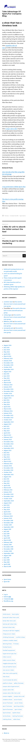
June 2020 (7, 507)
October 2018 (8, 551)
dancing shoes (7, 644)
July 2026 (6, 347)
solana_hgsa (7, 315)
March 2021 (7, 487)
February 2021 (8, 490)
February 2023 (8, 437)
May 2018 (6, 562)
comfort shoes (20, 637)
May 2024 (7, 404)
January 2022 (8, 466)
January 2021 (8, 492)
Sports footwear (8, 709)
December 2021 (8, 468)
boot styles (15, 614)
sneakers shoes (7, 699)
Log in (6, 594)
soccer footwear (8, 703)
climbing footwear (8, 637)
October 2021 (8, 472)
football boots (7, 647)
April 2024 (7, 406)
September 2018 (9, 553)
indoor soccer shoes (9, 660)
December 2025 (8, 363)
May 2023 (7, 431)
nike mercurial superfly (10, 673)
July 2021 (6, 479)
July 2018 (6, 558)
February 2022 (8, 463)
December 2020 (8, 494)
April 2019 (7, 538)
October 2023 (8, 420)
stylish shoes (16, 713)
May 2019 (6, 536)
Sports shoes (7, 713)
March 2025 (7, 382)
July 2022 (6, 452)
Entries (7, 596)
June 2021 (6, 481)
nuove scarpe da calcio (10, 680)
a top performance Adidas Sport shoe (14, 186)
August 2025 (7, 371)
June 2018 (7, 560)
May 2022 (7, 457)
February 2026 (8, 358)
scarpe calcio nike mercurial (11, 693)
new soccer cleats (8, 670)
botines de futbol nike (10, 624)
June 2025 (7, 376)
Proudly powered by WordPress (12, 741)
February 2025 (8, 385)
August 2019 (7, 529)
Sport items (23, 215)
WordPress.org (8, 601)
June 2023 (7, 428)
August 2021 (7, 476)
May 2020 (7, 509)
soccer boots (18, 699)
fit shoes (16, 644)
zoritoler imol (8, 302)
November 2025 (8, 365)
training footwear (17, 716)
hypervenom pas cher (9, 653)
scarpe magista (7, 696)
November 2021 (8, 470)
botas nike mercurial (9, 621)
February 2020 (8, 516)
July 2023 (6, 426)
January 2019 (8, 544)
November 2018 (8, 549)
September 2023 (9, 422)
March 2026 (7, 356)
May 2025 (7, 378)
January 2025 (8, 387)
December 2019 (8, 520)
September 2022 (9, 448)
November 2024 (8, 391)
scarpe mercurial (19, 696)
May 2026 (7, 352)
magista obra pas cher (9, 663)
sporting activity (19, 706)
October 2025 (8, 367)
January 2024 (8, 413)
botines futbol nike (9, 627)
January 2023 (8, 439)
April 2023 (7, 433)
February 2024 (8, 411)
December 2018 (8, 547)
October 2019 (8, 525)
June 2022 (7, 455)
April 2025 (7, 380)
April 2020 (7, 512)
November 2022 (8, 444)
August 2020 (8, 503)
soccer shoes (18, 703)
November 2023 (8, 417)
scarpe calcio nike (11, 129)
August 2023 (7, 424)
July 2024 (6, 400)
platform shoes (7, 683)
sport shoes (18, 709)
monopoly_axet (8, 328)
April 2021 (7, 485)
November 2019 (8, 522)
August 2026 (7, 345)
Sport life (7, 581)
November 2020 (9, 496)
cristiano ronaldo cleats (10, 640)
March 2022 (7, 461)
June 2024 (7, 402)
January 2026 (8, 360)
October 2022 (8, 446)
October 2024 (8, 393)
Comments (8, 599)
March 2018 (7, 566)
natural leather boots (9, 667)
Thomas (7, 215)
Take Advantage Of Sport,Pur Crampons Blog (11, 13)
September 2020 (9, 501)
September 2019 (8, 527)
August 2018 (7, 555)
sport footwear (7, 706)
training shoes (7, 719)
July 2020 (6, 505)
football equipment (9, 650)
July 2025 (6, 374)
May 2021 (6, 483)
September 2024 (9, 395)
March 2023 (7, 435)
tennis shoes (6, 716)
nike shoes (6, 676)
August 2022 (7, 450)
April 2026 (7, 354)
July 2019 (6, 531)
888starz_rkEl (8, 321)
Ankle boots (6, 614)
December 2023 (8, 415)
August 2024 (7, 398)
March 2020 (7, 514)
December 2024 (8, 389)
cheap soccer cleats (9, 634)
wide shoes (16, 719)
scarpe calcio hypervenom (11, 686)
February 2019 (8, 542)
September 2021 (8, 474)
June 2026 (7, 349)
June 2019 (6, 533)
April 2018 (7, 564)
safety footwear (19, 683)
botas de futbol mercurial (11, 617)
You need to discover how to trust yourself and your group (14, 304)
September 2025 (9, 369)
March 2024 (7, 409)
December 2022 (8, 441)
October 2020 (8, 498)
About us (6, 733)
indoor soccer (7, 657)
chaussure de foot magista (11, 630)
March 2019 (7, 540)
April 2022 (7, 459)
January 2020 (8, 518)
